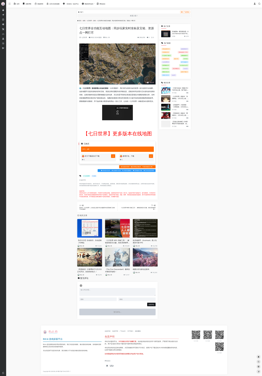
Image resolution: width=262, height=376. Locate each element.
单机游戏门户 (183, 52)
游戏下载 (184, 72)
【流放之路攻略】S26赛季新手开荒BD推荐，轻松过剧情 (180, 123)
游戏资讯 (184, 49)
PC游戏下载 (166, 55)
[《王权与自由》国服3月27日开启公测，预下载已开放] (165, 90)
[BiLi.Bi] (51, 333)
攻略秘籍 (184, 55)
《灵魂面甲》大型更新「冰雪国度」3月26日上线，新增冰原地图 (180, 106)
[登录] (255, 4)
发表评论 (151, 304)
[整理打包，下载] (151, 156)
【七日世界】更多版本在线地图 (117, 133)
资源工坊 (165, 75)
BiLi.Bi (55, 371)
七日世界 (89, 20)
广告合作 (123, 331)
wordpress (184, 65)
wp (173, 75)
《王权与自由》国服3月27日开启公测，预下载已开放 (180, 89)
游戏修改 (165, 65)
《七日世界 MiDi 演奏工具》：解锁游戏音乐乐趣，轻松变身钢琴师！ (117, 241)
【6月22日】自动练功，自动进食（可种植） (89, 241)
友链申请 (107, 331)
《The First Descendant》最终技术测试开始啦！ (117, 270)
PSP (186, 59)
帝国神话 (165, 52)
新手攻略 (184, 62)
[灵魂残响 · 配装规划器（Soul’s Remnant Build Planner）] (165, 33)
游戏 (84, 20)
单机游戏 (166, 49)
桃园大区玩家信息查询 (141, 269)
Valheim (165, 68)
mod (186, 68)
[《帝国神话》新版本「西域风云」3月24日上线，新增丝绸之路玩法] (165, 115)
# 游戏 (94, 176)
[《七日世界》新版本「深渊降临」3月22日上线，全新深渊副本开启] (165, 98)
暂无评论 (84, 278)
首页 (80, 20)
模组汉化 (165, 72)
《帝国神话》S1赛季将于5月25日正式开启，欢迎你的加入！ (89, 270)
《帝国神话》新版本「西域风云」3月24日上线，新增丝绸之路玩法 (180, 114)
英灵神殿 (176, 68)
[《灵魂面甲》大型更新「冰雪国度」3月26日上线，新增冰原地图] (165, 107)
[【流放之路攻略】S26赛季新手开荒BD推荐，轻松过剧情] (165, 124)
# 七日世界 (87, 176)
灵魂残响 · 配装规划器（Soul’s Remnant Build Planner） (180, 33)
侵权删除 (138, 331)
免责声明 (115, 331)
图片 (176, 59)
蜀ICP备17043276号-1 (64, 371)
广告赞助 (186, 12)
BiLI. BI (107, 37)
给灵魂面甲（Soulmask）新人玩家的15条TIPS (145, 241)
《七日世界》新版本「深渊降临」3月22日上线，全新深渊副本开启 (180, 97)
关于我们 (130, 331)
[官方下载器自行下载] (113, 156)
